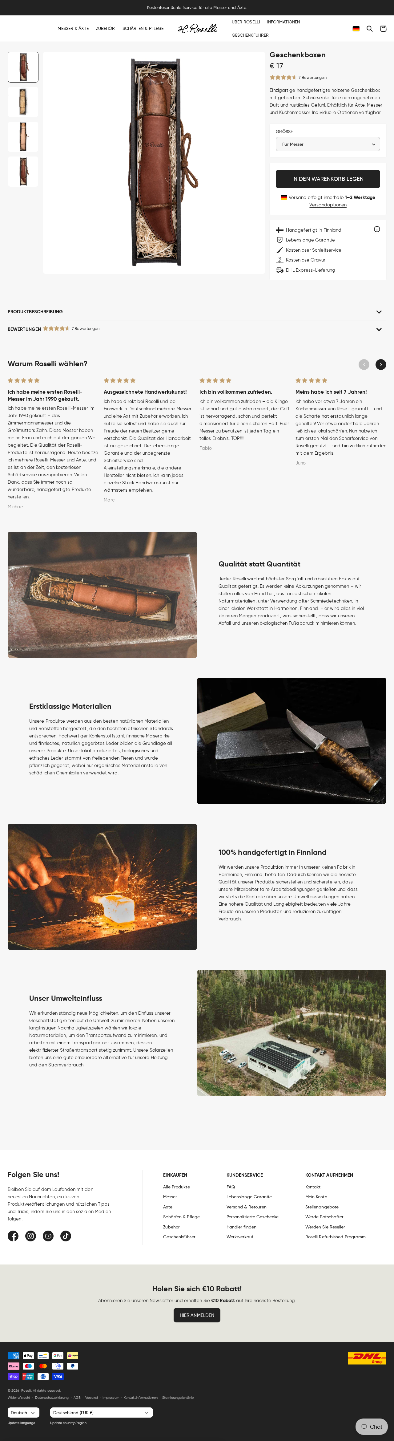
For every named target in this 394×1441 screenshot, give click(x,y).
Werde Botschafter (324, 1217)
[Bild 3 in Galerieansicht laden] (23, 137)
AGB (77, 1397)
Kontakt (313, 1187)
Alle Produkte (176, 1187)
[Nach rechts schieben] (381, 364)
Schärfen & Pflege (181, 1217)
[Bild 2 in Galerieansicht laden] (23, 102)
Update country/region (68, 1423)
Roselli (26, 1390)
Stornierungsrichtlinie (178, 1397)
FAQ (231, 1187)
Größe (284, 131)
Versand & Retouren (247, 1207)
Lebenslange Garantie (249, 1196)
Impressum (111, 1397)
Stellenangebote (322, 1207)
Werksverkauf (240, 1237)
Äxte (167, 1207)
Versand (91, 1397)
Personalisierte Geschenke (253, 1217)
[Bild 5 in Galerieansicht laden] (23, 171)
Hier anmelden (197, 1315)
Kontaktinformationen (141, 1397)
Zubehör (171, 1227)
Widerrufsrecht (19, 1397)
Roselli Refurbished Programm (335, 1237)
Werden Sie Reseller (325, 1227)
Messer (170, 1196)
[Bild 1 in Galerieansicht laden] (23, 67)
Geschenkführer (179, 1237)
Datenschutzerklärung (52, 1397)
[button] (369, 28)
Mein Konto (316, 1196)
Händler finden (241, 1227)
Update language (21, 1423)
